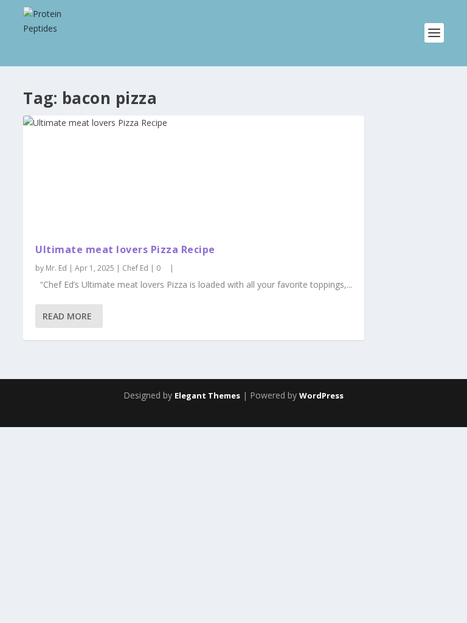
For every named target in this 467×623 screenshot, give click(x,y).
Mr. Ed (56, 268)
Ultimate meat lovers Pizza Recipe (125, 249)
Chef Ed (135, 268)
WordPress (321, 395)
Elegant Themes (207, 395)
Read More (67, 316)
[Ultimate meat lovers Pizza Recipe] (193, 173)
